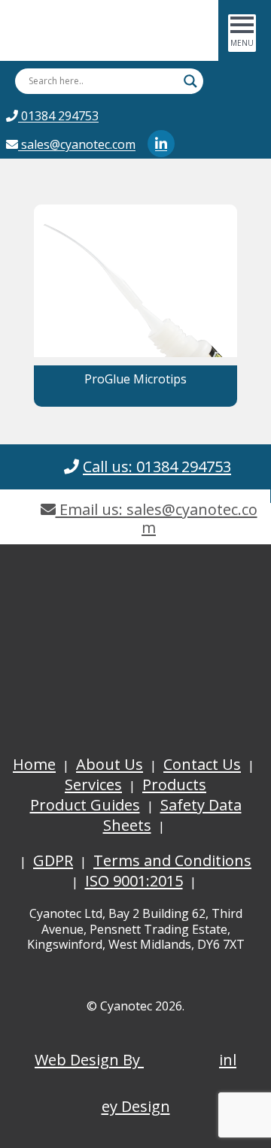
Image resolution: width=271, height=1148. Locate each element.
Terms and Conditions (172, 860)
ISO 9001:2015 (134, 881)
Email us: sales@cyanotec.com (156, 518)
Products (174, 784)
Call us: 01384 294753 (157, 466)
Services (93, 784)
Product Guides (85, 805)
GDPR (53, 860)
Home (34, 764)
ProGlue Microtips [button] (135, 379)
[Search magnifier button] (190, 81)
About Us (109, 764)
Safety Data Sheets (172, 815)
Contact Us (202, 764)
